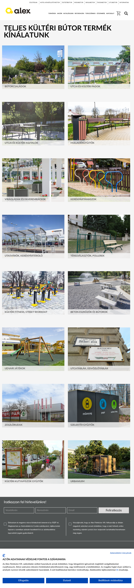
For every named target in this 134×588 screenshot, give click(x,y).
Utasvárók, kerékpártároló (24, 256)
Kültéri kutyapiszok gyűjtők (24, 481)
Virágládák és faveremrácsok (25, 199)
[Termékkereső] (125, 11)
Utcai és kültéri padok (85, 86)
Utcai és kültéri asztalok (21, 143)
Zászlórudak (14, 425)
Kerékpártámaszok (83, 199)
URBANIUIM (77, 481)
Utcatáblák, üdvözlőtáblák (89, 368)
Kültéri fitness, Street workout (26, 312)
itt (117, 570)
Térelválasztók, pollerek (87, 256)
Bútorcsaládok (15, 86)
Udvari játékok (15, 368)
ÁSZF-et (55, 523)
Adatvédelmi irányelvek (120, 553)
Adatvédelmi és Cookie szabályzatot (35, 526)
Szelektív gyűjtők (82, 425)
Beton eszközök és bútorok (89, 312)
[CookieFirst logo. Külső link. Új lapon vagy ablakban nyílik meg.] (4, 555)
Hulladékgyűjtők (82, 143)
